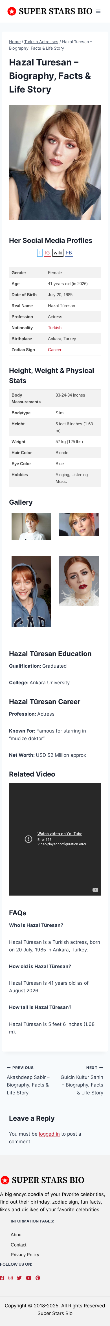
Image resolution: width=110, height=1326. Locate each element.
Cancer (54, 349)
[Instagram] (12, 1278)
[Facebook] (3, 1278)
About (17, 1234)
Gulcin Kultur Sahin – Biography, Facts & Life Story (82, 1080)
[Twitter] (21, 1278)
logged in (49, 1134)
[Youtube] (30, 1278)
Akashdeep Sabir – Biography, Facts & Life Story (28, 1080)
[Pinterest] (39, 1278)
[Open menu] (98, 11)
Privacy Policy (25, 1254)
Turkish (54, 327)
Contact (18, 1245)
